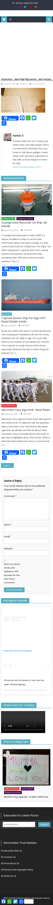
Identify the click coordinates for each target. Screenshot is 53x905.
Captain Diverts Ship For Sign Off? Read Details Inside (23, 319)
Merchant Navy (9, 405)
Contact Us (10, 857)
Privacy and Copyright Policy (18, 869)
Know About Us (11, 863)
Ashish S (23, 83)
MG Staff (28, 230)
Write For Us (10, 876)
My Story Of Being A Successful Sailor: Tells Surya (9, 465)
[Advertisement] (26, 50)
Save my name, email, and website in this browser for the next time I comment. (12, 573)
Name (8, 524)
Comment (10, 496)
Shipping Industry (25, 218)
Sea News (6, 314)
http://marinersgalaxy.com (27, 167)
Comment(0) (38, 83)
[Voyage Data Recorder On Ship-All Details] (26, 199)
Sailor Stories (27, 789)
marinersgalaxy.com (29, 690)
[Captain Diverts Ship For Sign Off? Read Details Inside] (26, 295)
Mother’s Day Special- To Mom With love (26, 796)
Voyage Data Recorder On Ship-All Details (24, 224)
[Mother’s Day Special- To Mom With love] (26, 767)
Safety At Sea (8, 218)
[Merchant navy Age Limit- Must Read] (26, 386)
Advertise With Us (13, 850)
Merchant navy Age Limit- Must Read (25, 409)
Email (7, 536)
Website (8, 548)
